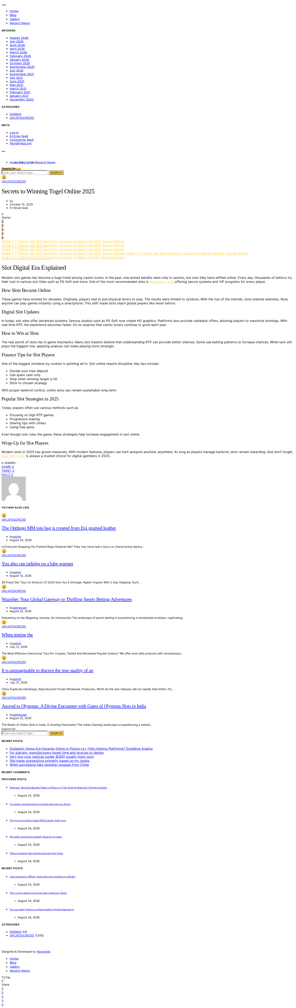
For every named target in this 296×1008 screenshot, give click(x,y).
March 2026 (18, 52)
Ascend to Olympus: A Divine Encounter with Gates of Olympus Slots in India (74, 706)
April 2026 (17, 49)
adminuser (20, 607)
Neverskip (43, 951)
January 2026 (19, 59)
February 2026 (20, 56)
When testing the (17, 634)
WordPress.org (20, 143)
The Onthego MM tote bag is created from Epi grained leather (59, 528)
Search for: (9, 168)
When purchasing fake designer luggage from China (49, 765)
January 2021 (19, 96)
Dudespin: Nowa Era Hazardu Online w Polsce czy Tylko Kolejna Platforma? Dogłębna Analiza (81, 749)
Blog (13, 15)
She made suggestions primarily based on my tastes (49, 761)
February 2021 (20, 92)
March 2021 (18, 88)
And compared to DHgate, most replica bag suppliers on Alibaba (42, 876)
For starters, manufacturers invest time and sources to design (57, 753)
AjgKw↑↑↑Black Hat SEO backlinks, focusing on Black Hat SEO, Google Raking (63, 241)
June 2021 (17, 81)
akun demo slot (161, 282)
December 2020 (22, 99)
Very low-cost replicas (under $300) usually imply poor (52, 757)
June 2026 (17, 45)
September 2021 (22, 74)
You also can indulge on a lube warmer (37, 563)
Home (14, 11)
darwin (15, 114)
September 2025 (22, 67)
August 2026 (19, 38)
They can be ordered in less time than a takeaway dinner (38, 892)
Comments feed (21, 140)
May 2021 (16, 85)
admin (17, 536)
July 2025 (16, 70)
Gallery (15, 19)
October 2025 (20, 63)
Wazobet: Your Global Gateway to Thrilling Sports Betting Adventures (67, 599)
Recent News (20, 23)
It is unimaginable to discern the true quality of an (47, 670)
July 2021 (16, 78)
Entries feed (19, 136)
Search (56, 172)
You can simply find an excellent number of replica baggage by (42, 909)
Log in (14, 132)
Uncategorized (22, 117)
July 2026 (17, 41)
